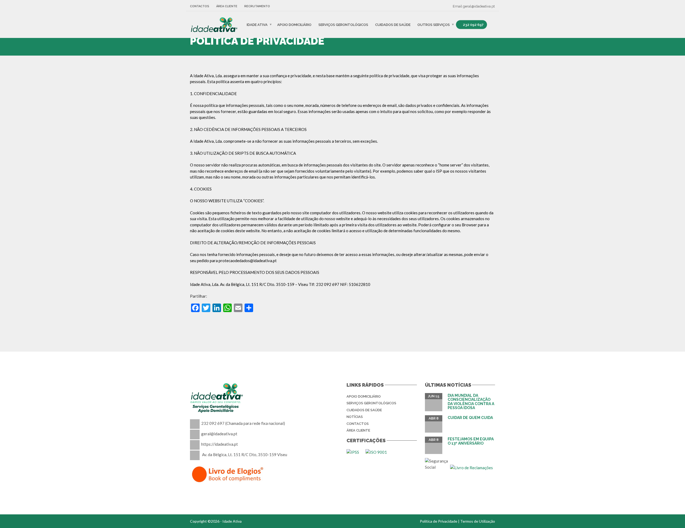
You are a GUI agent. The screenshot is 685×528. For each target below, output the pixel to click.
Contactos (199, 6)
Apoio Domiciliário (294, 24)
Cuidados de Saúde (392, 24)
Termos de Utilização (477, 521)
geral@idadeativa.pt (479, 6)
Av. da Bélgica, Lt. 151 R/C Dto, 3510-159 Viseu (244, 454)
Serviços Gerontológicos (343, 24)
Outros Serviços (433, 24)
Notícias (355, 417)
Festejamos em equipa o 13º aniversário (471, 441)
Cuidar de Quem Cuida (470, 418)
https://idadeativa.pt (219, 444)
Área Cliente (226, 6)
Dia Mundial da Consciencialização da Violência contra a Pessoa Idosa (471, 401)
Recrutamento (257, 6)
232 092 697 (473, 24)
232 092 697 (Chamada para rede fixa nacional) (243, 423)
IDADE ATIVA (257, 24)
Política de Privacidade (438, 521)
